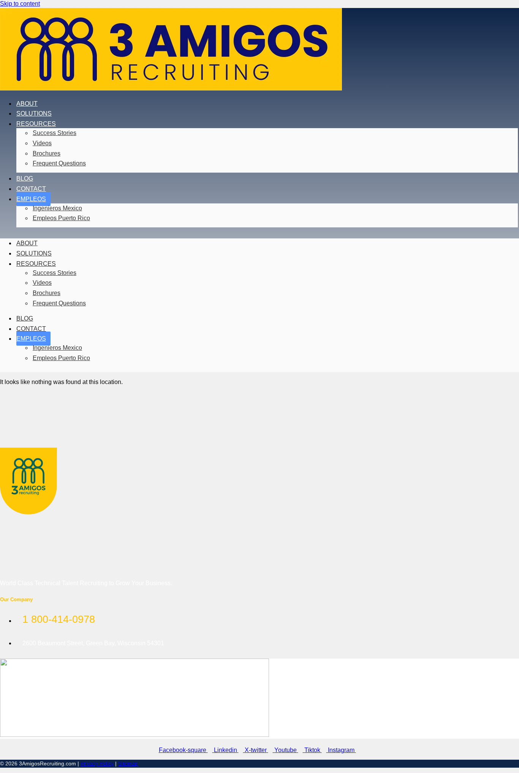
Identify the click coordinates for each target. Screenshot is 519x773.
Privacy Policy (97, 763)
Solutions (34, 113)
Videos (42, 143)
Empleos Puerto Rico (61, 218)
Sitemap (128, 763)
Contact (31, 189)
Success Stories (54, 133)
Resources (36, 124)
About (27, 103)
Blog (24, 178)
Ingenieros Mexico (57, 208)
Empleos (31, 199)
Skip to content (20, 3)
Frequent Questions (59, 163)
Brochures (46, 153)
